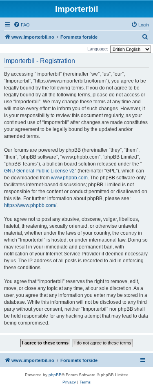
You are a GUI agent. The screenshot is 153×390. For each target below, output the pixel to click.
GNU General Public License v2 (39, 171)
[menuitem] (21, 25)
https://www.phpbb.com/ (30, 205)
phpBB (55, 375)
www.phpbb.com (69, 178)
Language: (97, 48)
